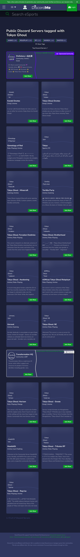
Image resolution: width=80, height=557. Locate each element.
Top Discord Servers (39, 48)
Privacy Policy (36, 537)
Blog (63, 537)
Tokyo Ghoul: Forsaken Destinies (21, 235)
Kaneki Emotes (13, 101)
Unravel (10, 324)
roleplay (26, 40)
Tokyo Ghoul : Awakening (18, 279)
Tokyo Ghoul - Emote (51, 401)
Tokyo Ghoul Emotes (51, 101)
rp (38, 40)
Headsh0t (11, 446)
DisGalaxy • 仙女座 (24, 56)
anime (12, 40)
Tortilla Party (48, 190)
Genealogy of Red (15, 145)
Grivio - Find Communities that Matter (20, 537)
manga (49, 40)
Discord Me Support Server (57, 535)
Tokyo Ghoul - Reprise (16, 491)
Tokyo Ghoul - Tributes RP (53, 446)
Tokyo (45, 145)
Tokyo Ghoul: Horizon (16, 401)
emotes (61, 40)
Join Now (27, 76)
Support (68, 537)
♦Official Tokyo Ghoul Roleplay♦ (56, 279)
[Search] (7, 14)
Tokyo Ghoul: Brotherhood (53, 235)
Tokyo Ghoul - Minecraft (17, 190)
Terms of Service (45, 537)
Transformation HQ (24, 354)
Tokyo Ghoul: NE (49, 324)
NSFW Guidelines (56, 537)
